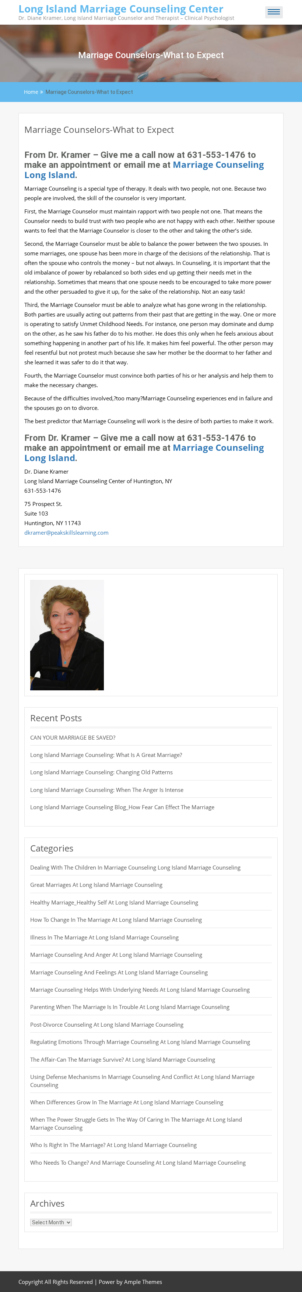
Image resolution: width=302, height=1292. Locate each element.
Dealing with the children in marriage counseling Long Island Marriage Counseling (135, 867)
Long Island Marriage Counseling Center (121, 8)
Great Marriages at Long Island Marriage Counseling (96, 884)
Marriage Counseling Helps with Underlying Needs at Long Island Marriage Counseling (140, 989)
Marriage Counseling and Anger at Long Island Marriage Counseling (116, 954)
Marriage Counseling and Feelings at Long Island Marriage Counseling (119, 972)
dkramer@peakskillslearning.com (66, 532)
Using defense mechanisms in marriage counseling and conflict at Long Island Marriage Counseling (142, 1080)
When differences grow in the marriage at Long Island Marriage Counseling (126, 1102)
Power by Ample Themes (130, 1281)
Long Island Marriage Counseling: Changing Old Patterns (101, 772)
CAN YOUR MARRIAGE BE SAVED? (72, 737)
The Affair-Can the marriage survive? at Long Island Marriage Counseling (122, 1059)
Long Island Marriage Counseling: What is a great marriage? (106, 754)
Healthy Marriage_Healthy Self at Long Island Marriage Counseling (114, 902)
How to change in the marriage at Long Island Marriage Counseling (116, 919)
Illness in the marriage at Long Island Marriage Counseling (104, 937)
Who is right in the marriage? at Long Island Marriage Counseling (113, 1144)
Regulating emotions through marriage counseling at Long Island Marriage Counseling (140, 1041)
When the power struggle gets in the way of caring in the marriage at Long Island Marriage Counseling (136, 1123)
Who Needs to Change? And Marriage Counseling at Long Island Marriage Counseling (138, 1162)
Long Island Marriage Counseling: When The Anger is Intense (106, 789)
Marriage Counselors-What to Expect (99, 129)
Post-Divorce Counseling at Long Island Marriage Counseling (106, 1024)
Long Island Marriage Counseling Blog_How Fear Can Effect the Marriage (122, 807)
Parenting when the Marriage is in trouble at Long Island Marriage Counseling (129, 1006)
